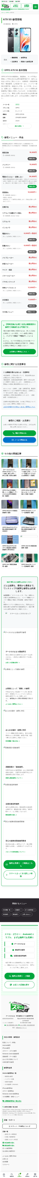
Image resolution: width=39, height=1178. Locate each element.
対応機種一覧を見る (12, 741)
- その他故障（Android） (11, 1084)
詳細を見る (32, 158)
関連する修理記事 (27, 62)
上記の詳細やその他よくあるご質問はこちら (19, 407)
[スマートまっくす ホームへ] (19, 1007)
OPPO (7, 12)
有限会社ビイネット (21, 1027)
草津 (17, 1)
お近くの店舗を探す (12, 662)
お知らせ (5, 1159)
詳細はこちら (31, 312)
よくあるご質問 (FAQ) (9, 1156)
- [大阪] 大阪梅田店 (9, 1137)
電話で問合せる (20, 433)
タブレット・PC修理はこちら (20, 1126)
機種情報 (15, 58)
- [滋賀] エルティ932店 (11, 1139)
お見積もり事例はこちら (18, 352)
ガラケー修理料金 (8, 1091)
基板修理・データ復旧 (9, 1056)
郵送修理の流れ (10, 815)
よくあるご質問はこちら (13, 704)
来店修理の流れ (9, 1143)
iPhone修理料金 (7, 1088)
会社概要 (5, 1161)
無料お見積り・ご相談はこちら (21, 864)
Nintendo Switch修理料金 (10, 1094)
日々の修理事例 (7, 1148)
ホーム (3, 12)
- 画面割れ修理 (8, 1076)
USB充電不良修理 (8, 1062)
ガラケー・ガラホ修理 (9, 1051)
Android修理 (6, 1045)
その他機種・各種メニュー (10, 1096)
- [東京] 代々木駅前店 (10, 1134)
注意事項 (15, 62)
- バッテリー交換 (9, 1079)
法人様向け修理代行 (8, 1151)
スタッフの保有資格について (15, 852)
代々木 (4, 1)
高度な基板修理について (13, 778)
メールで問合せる (20, 440)
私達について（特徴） (9, 1042)
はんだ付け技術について (10, 1059)
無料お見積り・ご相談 (21, 976)
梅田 (11, 1)
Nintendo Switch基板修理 (10, 1053)
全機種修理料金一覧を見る (12, 1101)
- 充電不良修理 (8, 1082)
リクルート (6, 1164)
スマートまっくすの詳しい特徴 (20, 874)
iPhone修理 (6, 1048)
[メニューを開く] (35, 6)
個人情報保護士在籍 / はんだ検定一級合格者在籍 (20, 1025)
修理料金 (24, 58)
